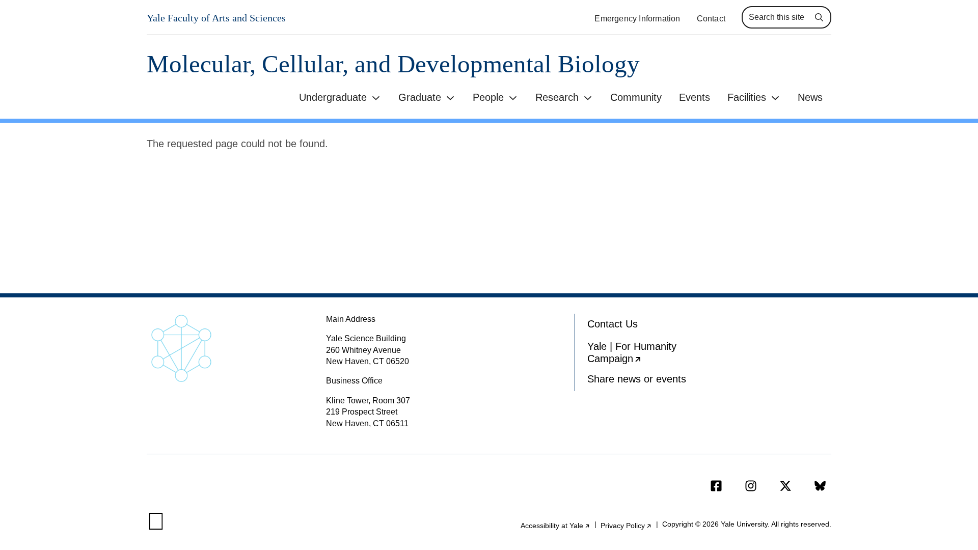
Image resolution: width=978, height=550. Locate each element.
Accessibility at (555, 525)
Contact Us (612, 323)
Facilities (746, 97)
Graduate (419, 97)
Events (694, 97)
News (810, 97)
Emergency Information (637, 18)
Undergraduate (333, 97)
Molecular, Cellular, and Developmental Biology (393, 63)
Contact (711, 18)
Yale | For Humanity (645, 355)
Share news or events (636, 378)
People (488, 97)
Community (636, 97)
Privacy (626, 525)
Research (557, 97)
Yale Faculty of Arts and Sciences (216, 17)
